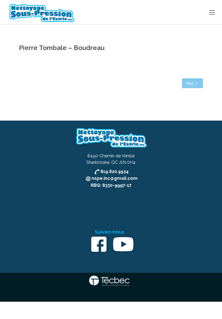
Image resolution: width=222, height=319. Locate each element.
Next (190, 83)
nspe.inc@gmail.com (115, 178)
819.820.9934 (114, 171)
